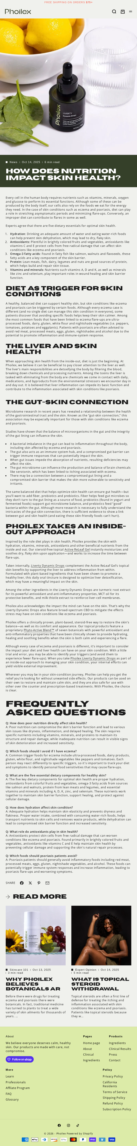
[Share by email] (47, 883)
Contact (115, 1060)
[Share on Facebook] (22, 883)
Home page (91, 1043)
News (13, 162)
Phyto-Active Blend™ (39, 630)
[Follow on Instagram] (68, 1125)
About (87, 1049)
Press (113, 1054)
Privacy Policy (113, 1076)
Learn (10, 1076)
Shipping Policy (114, 1098)
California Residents (110, 1084)
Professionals (16, 1082)
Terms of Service (115, 1092)
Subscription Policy (117, 1109)
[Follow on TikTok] (78, 1125)
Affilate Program (18, 1088)
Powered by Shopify (80, 1133)
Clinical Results (120, 1049)
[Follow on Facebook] (59, 1125)
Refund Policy (113, 1103)
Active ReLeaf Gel (77, 549)
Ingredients (91, 1060)
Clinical (88, 1054)
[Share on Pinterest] (39, 883)
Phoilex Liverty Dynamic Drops (93, 658)
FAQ (8, 1094)
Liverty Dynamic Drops (48, 566)
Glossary (12, 1099)
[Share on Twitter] (30, 883)
